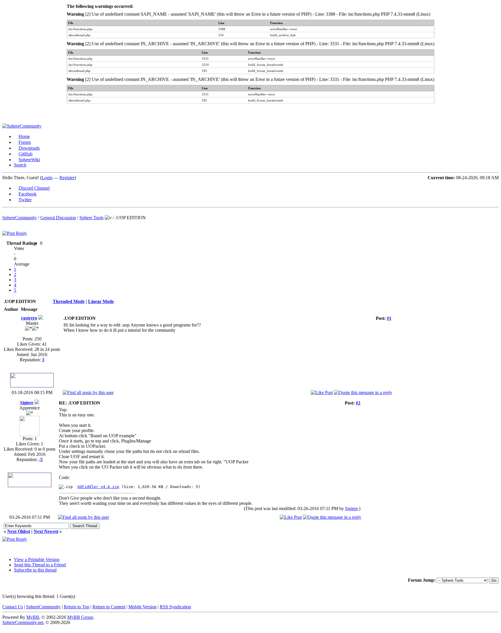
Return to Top (76, 606)
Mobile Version (142, 606)
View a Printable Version (36, 559)
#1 (389, 318)
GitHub (25, 153)
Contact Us (12, 606)
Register (67, 177)
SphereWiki (29, 159)
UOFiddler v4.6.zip (98, 487)
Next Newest (46, 531)
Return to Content (108, 606)
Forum (25, 142)
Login (46, 177)
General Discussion (58, 217)
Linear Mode (101, 301)
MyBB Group (80, 617)
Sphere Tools (91, 217)
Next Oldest (18, 531)
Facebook (28, 193)
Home (24, 136)
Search (20, 164)
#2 (358, 402)
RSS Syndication (175, 606)
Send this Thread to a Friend (40, 564)
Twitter (25, 199)
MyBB (32, 617)
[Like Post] (322, 392)
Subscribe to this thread (35, 569)
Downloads (29, 148)
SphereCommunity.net (22, 622)
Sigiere (26, 402)
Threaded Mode (69, 301)
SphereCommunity (19, 217)
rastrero (29, 317)
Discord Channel (34, 188)
